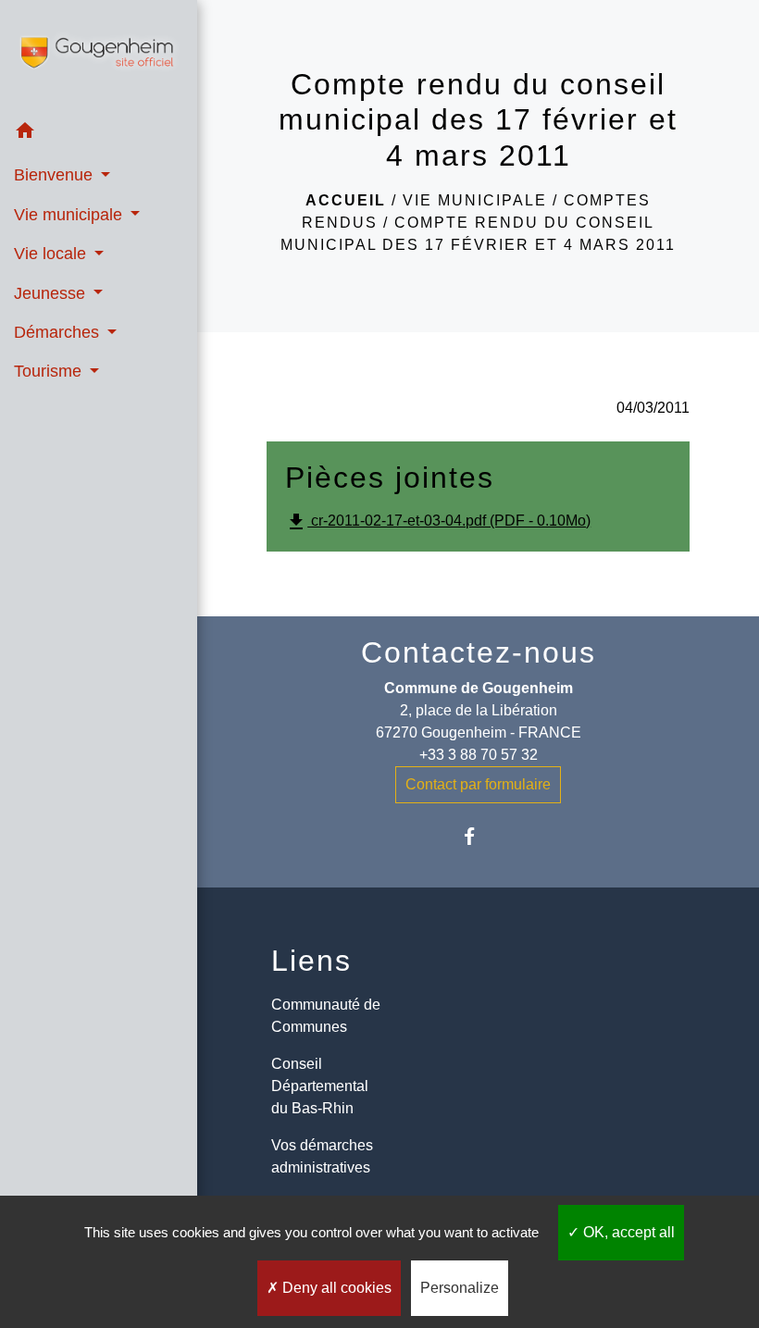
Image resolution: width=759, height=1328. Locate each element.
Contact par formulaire (478, 784)
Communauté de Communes (325, 1016)
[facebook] (478, 836)
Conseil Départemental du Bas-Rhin (319, 1086)
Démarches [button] (59, 332)
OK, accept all (627, 1232)
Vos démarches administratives (322, 1156)
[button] (98, 133)
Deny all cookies (335, 1288)
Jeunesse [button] (52, 293)
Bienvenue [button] (55, 175)
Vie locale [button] (52, 253)
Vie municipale (475, 200)
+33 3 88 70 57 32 (478, 755)
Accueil (345, 200)
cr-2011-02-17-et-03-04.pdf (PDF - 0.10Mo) (438, 522)
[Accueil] (98, 56)
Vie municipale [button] (70, 214)
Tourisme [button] (50, 371)
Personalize (459, 1288)
